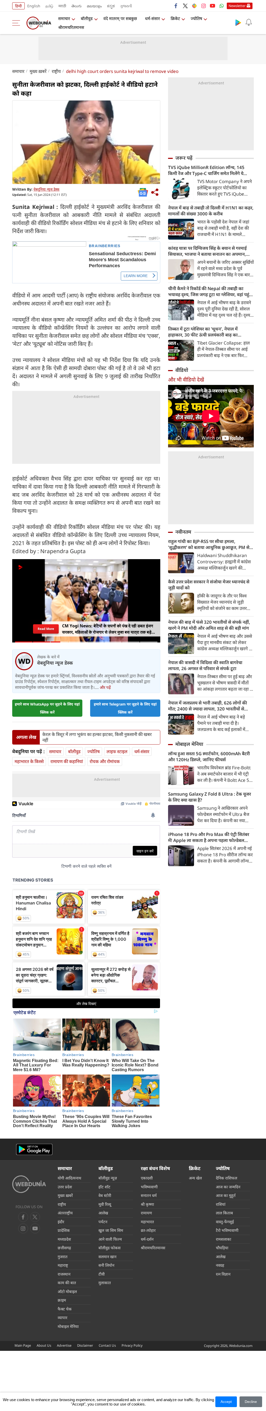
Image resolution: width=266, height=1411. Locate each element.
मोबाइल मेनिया (189, 744)
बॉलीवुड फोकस (109, 1247)
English (33, 5)
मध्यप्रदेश (64, 1239)
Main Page (23, 1345)
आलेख (103, 1212)
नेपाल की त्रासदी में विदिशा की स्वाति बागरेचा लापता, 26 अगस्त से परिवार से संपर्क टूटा (205, 665)
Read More (46, 629)
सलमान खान (107, 1256)
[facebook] (176, 6)
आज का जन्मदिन (228, 1186)
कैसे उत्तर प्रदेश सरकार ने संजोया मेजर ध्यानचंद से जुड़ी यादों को (208, 585)
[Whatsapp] (221, 6)
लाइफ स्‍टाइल (117, 751)
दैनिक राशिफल (226, 1178)
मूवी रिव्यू (104, 1204)
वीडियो (181, 370)
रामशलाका (223, 1239)
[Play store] (238, 22)
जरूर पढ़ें (183, 157)
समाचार (64, 18)
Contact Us (107, 1345)
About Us (44, 1345)
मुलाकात (104, 1282)
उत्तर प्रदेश (65, 1186)
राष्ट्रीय (56, 71)
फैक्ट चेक (65, 1309)
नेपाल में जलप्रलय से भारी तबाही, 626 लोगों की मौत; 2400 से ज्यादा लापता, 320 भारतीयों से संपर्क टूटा (207, 706)
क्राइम (62, 1300)
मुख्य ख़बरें (38, 71)
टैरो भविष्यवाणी (227, 1230)
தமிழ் (49, 5)
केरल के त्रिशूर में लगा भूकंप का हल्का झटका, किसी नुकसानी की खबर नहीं (97, 737)
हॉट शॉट (104, 1186)
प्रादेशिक (64, 1230)
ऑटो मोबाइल (67, 1291)
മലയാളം (94, 5)
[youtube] (212, 6)
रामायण (146, 1212)
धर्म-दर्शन (147, 1239)
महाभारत (147, 1221)
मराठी (62, 5)
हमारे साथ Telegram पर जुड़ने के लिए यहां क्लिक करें (125, 708)
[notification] (248, 22)
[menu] (17, 23)
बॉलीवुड (87, 18)
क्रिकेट (175, 18)
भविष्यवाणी (149, 1186)
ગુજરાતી (126, 5)
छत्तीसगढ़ (64, 1247)
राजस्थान (64, 1274)
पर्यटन (102, 1221)
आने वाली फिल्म (110, 1239)
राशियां (220, 1204)
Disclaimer (85, 1345)
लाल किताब (224, 1212)
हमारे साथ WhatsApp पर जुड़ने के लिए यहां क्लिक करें (47, 708)
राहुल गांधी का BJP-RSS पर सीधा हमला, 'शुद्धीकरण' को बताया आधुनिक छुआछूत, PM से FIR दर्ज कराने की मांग (208, 544)
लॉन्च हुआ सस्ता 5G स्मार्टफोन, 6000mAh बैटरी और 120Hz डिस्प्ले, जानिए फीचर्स (209, 757)
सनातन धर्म (149, 1195)
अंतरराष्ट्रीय (65, 1212)
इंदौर (61, 1221)
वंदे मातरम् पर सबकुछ (120, 18)
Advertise (64, 1345)
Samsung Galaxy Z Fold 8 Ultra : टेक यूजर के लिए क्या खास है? (209, 797)
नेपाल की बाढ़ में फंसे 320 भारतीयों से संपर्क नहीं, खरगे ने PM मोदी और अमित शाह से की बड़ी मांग (209, 625)
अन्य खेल (195, 1178)
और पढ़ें (105, 687)
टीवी (101, 1274)
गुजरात (63, 1256)
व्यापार (62, 1317)
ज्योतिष (196, 18)
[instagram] (203, 6)
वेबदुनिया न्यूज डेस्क (46, 189)
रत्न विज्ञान (223, 1274)
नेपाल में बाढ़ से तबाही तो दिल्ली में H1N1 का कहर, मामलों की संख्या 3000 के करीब (211, 211)
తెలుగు (76, 5)
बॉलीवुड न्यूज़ (107, 1178)
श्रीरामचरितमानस (71, 27)
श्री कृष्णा (147, 1204)
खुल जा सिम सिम (110, 1230)
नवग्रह (220, 1265)
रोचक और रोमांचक (105, 761)
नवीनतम (183, 531)
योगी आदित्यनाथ (69, 1178)
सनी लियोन (106, 1265)
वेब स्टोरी (104, 1195)
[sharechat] (194, 6)
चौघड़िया (222, 1247)
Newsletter (237, 5)
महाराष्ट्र (63, 1265)
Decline (251, 1402)
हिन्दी (18, 5)
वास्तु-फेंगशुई (225, 1221)
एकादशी (147, 1178)
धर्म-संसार (152, 18)
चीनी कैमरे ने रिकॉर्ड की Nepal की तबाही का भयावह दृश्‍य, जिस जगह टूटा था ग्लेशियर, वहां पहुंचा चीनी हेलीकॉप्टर (210, 291)
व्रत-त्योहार (148, 1230)
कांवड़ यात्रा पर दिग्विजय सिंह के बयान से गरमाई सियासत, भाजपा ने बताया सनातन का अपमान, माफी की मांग (207, 251)
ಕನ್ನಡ (111, 5)
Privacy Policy (132, 1345)
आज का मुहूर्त (226, 1195)
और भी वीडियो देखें (186, 379)
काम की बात (67, 1282)
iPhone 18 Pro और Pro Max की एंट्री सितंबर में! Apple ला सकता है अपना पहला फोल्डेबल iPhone (208, 837)
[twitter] (185, 6)
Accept (226, 1402)
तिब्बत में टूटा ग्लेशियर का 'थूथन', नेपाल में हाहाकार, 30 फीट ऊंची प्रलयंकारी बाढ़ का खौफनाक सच (203, 332)
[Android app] (34, 1149)
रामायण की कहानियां (66, 761)
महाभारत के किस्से (29, 761)
